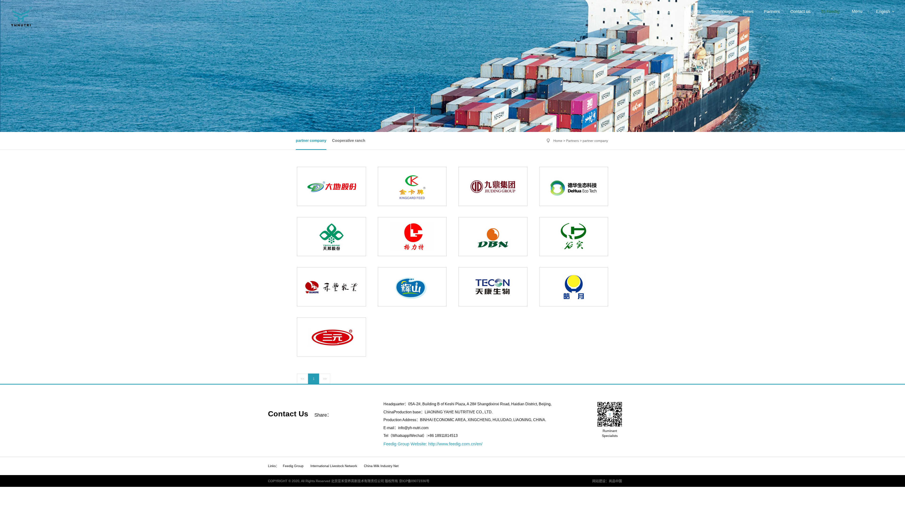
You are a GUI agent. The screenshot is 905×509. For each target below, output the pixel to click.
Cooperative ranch (348, 141)
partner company (311, 141)
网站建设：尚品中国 (607, 481)
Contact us (800, 11)
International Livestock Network (333, 466)
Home (646, 11)
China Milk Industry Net (381, 466)
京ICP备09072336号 (414, 481)
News (748, 11)
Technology (721, 11)
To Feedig (830, 11)
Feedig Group (293, 466)
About (668, 11)
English (883, 11)
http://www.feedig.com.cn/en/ (455, 444)
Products (692, 11)
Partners (772, 11)
